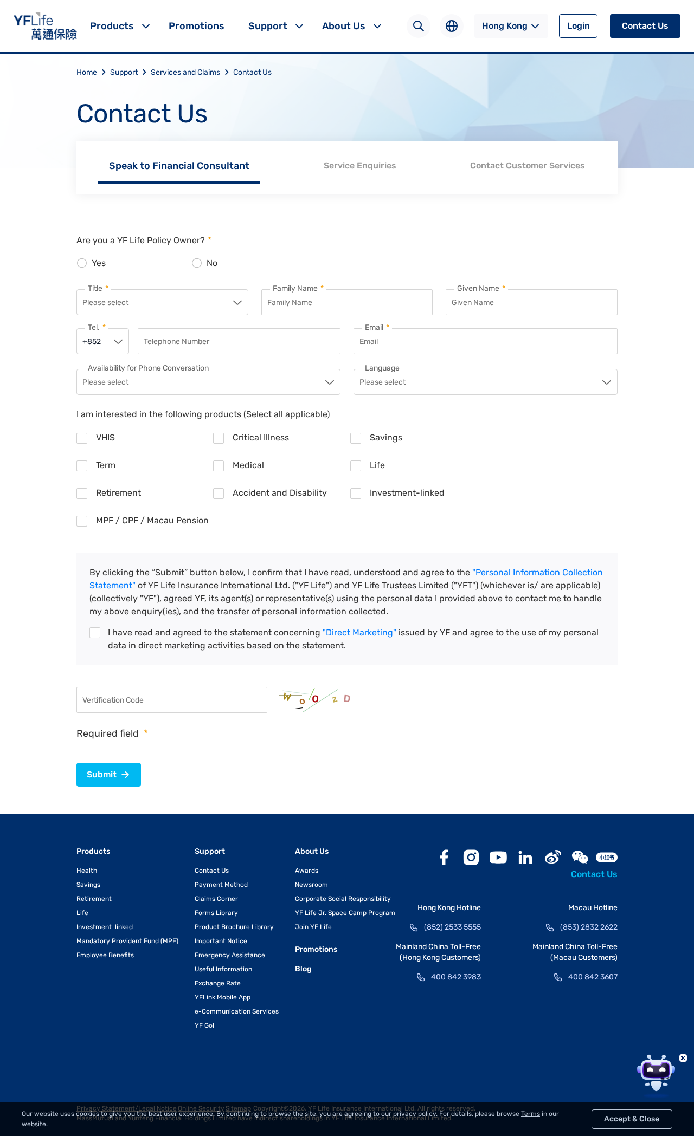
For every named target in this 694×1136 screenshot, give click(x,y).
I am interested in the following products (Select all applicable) (203, 414)
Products (112, 26)
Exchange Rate (218, 983)
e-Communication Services (237, 1011)
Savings (88, 884)
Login (578, 26)
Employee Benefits (105, 955)
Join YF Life (313, 927)
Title (98, 289)
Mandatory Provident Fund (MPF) (127, 941)
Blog (303, 968)
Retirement (94, 899)
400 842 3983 (456, 977)
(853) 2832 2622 (589, 927)
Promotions (196, 26)
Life (82, 913)
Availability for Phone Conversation (148, 368)
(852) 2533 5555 (452, 927)
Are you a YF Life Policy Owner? (143, 240)
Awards (306, 870)
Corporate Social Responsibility (343, 899)
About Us (343, 26)
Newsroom (311, 884)
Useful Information (223, 969)
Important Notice (221, 941)
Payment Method (221, 884)
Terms (530, 1114)
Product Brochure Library (234, 927)
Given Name (481, 289)
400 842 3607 (593, 977)
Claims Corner (216, 899)
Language (382, 368)
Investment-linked (104, 927)
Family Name (298, 289)
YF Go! (204, 1025)
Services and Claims (185, 72)
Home (86, 72)
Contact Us (645, 26)
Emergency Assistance (230, 955)
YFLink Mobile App (222, 997)
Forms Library (216, 913)
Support (267, 26)
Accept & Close (631, 1119)
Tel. (97, 328)
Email (377, 328)
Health (86, 870)
